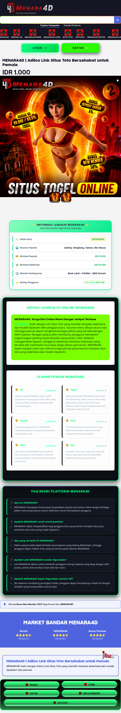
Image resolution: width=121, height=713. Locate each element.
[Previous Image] (2, 137)
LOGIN (91, 685)
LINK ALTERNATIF (91, 694)
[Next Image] (118, 137)
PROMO (34, 684)
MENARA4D (21, 324)
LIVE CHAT (62, 704)
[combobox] (57, 19)
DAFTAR (34, 694)
